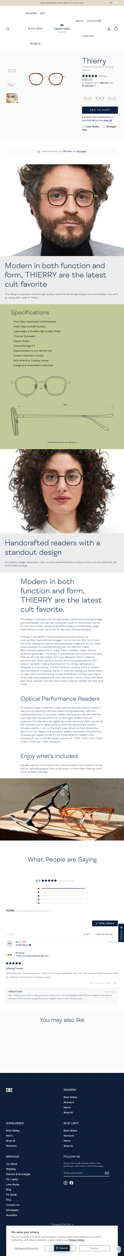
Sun (42, 13)
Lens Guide (92, 126)
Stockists (11, 1215)
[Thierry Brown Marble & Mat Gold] (88, 98)
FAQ (8, 1199)
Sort (87, 934)
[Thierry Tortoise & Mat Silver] (112, 98)
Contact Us (12, 1205)
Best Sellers (70, 1097)
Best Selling (13, 1130)
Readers (31, 13)
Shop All (68, 1112)
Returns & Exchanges (18, 1174)
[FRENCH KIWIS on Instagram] (65, 1183)
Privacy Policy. (77, 1240)
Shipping (11, 1169)
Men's (67, 1107)
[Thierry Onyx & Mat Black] (100, 98)
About (80, 21)
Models (35, 43)
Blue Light (35, 28)
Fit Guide (11, 1194)
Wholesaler (12, 1210)
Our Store (94, 21)
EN (110, 3)
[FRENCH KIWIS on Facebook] (71, 1183)
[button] (94, 76)
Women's (69, 1102)
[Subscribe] (107, 1173)
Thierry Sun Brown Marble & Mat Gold (32, 956)
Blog (8, 1189)
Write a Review (108, 924)
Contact (88, 36)
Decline (94, 1248)
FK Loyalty (81, 151)
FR (116, 3)
